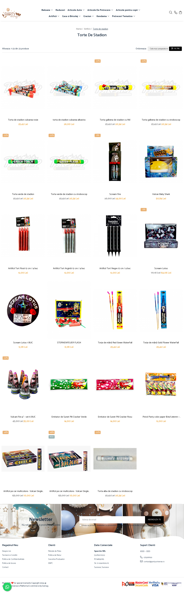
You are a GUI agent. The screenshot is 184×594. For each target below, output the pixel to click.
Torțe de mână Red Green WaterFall (115, 343)
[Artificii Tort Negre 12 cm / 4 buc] (115, 236)
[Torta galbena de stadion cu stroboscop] (161, 87)
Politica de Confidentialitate (153, 525)
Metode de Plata (54, 551)
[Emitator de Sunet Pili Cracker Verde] (69, 384)
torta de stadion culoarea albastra (69, 120)
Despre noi (6, 551)
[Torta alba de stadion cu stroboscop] (115, 459)
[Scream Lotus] (161, 236)
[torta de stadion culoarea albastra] (69, 87)
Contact (5, 567)
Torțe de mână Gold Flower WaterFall (161, 343)
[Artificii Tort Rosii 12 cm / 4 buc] (23, 236)
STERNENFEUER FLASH (69, 343)
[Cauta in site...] (170, 13)
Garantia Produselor (56, 559)
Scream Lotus (161, 268)
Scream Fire (115, 194)
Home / (80, 29)
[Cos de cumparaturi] (180, 13)
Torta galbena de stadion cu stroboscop (161, 120)
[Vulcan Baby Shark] (161, 162)
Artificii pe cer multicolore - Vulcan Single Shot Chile (23, 491)
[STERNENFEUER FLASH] (69, 310)
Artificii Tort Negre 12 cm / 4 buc (115, 268)
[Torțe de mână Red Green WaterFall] (115, 310)
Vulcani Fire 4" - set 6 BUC (23, 417)
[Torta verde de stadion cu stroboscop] (69, 162)
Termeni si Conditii (9, 555)
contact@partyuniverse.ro (153, 561)
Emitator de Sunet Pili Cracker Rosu (115, 417)
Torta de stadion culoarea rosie (23, 120)
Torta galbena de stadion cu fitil (115, 120)
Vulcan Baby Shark (161, 194)
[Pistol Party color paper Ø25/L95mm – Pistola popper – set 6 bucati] (161, 384)
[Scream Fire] (115, 162)
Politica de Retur (54, 555)
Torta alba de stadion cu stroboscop (115, 491)
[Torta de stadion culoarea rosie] (23, 87)
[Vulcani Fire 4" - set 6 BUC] (23, 384)
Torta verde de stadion (23, 194)
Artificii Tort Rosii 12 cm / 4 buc (23, 268)
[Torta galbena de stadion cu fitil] (115, 87)
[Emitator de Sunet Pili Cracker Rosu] (115, 384)
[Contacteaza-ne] (175, 13)
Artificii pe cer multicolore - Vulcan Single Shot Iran (69, 491)
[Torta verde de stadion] (23, 162)
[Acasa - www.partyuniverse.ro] (18, 13)
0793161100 (147, 557)
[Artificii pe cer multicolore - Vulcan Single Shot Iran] (69, 459)
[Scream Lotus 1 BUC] (23, 310)
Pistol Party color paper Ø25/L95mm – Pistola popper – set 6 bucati (161, 417)
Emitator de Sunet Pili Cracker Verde (69, 417)
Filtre (176, 48)
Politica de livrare (9, 563)
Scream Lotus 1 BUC (23, 343)
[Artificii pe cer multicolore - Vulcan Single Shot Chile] (23, 459)
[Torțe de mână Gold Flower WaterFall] (161, 310)
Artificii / (88, 29)
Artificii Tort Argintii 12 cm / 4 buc (69, 268)
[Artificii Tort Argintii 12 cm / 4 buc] (69, 236)
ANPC (50, 563)
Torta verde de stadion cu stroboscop (69, 194)
